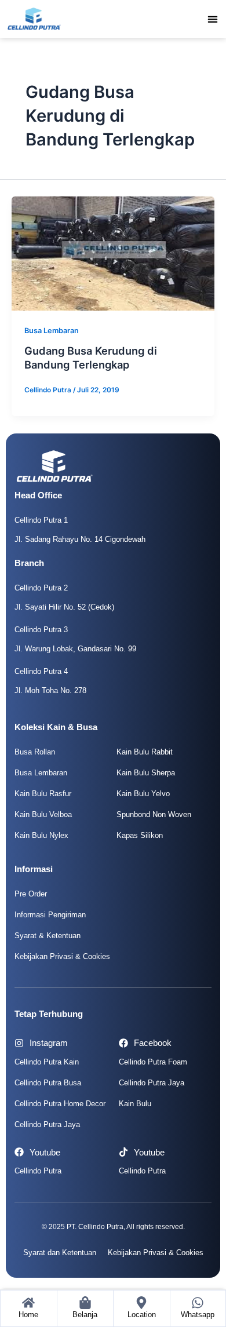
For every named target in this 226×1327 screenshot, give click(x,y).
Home (28, 1314)
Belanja (84, 1314)
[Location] (141, 1302)
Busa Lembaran (51, 330)
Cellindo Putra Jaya (47, 1124)
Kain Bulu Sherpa (145, 772)
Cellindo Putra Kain (46, 1062)
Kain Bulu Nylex (41, 835)
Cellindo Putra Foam (153, 1062)
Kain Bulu (135, 1103)
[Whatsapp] (197, 1302)
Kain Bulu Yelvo (143, 793)
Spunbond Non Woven (153, 814)
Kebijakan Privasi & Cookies (62, 956)
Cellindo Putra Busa (47, 1082)
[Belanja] (85, 1302)
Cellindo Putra (37, 1170)
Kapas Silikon (139, 835)
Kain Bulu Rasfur (42, 793)
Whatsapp (197, 1314)
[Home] (28, 1302)
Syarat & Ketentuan (47, 935)
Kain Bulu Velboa (43, 814)
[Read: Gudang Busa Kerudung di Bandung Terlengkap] (113, 253)
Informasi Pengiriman (50, 914)
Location (141, 1314)
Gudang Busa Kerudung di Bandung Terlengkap (90, 357)
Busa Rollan (34, 752)
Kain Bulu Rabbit (144, 752)
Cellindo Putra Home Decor (59, 1103)
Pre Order (30, 893)
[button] (213, 19)
